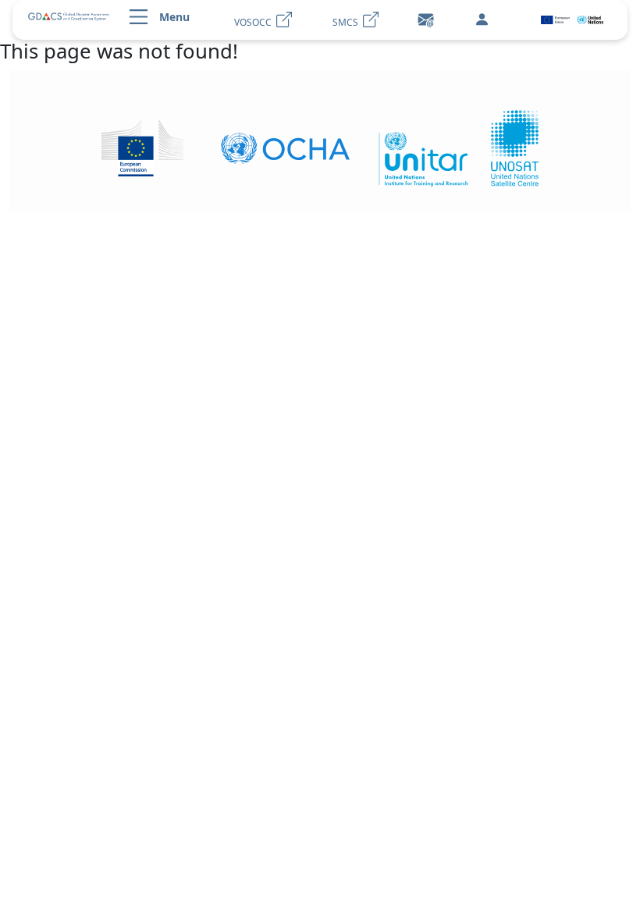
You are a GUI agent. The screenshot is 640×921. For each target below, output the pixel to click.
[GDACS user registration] (481, 20)
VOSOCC (255, 22)
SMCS (347, 22)
